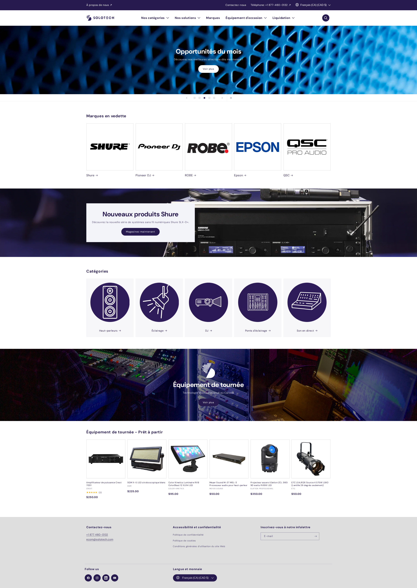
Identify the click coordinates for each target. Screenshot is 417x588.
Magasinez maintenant (140, 231)
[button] (155, 18)
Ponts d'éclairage (256, 330)
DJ (206, 330)
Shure (90, 175)
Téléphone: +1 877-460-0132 (269, 5)
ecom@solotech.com (99, 539)
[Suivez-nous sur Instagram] (97, 577)
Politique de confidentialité (188, 534)
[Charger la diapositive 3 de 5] (204, 97)
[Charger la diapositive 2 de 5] (199, 97)
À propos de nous (97, 5)
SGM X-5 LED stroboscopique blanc (146, 482)
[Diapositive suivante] (222, 98)
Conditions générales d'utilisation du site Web (199, 546)
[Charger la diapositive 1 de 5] (194, 97)
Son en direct (305, 330)
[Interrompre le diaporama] (230, 98)
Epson (238, 175)
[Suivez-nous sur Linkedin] (105, 577)
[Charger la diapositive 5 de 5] (214, 97)
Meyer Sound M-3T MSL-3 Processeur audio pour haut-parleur (228, 484)
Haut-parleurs (108, 330)
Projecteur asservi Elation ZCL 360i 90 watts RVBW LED (269, 484)
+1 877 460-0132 (97, 534)
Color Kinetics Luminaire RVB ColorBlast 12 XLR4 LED (183, 484)
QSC (286, 175)
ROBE (189, 175)
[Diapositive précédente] (186, 98)
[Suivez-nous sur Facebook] (88, 577)
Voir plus (208, 69)
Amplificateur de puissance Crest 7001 (104, 484)
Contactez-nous (235, 5)
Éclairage (158, 330)
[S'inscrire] (315, 536)
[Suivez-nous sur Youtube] (114, 577)
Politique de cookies (184, 540)
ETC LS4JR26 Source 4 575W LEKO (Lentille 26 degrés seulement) (309, 484)
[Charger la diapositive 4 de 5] (209, 97)
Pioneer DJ (143, 175)
